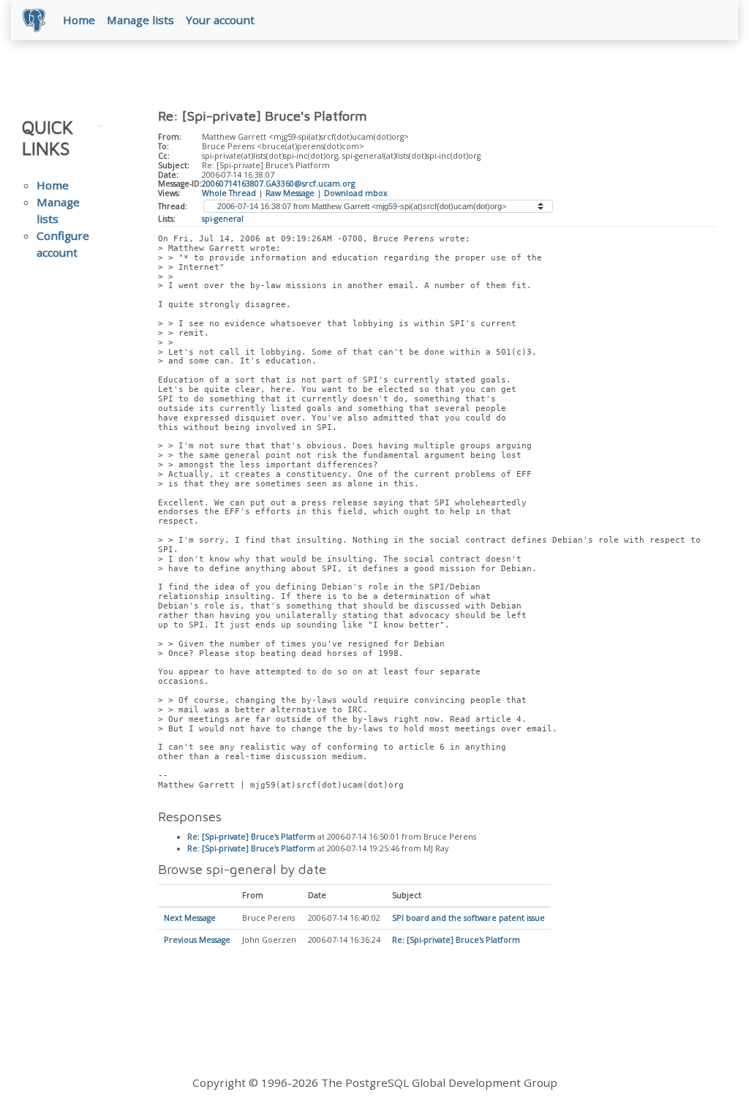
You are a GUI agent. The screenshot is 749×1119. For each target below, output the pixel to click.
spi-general (223, 219)
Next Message (190, 918)
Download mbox (356, 193)
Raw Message (290, 193)
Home (79, 19)
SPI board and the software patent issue (468, 918)
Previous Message (197, 940)
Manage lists (140, 19)
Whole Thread (229, 193)
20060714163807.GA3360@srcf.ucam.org (278, 183)
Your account (220, 19)
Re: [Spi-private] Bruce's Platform (251, 837)
